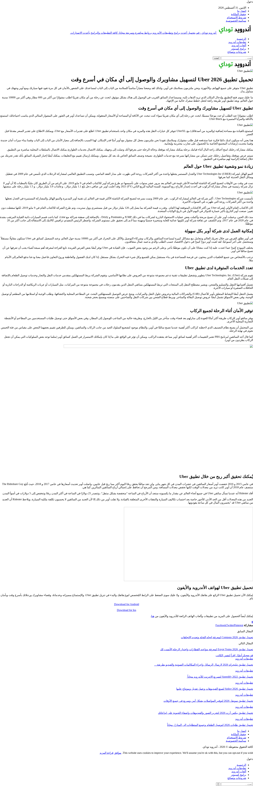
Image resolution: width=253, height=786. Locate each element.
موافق (117, 752)
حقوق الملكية (238, 14)
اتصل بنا (241, 10)
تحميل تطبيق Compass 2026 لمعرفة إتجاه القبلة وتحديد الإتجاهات (217, 637)
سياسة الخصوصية (236, 20)
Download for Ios (126, 610)
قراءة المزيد (106, 752)
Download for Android (126, 604)
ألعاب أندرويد (238, 45)
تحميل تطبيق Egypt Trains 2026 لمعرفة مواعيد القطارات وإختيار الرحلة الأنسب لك (206, 649)
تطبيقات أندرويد (237, 42)
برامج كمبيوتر (238, 48)
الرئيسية (241, 38)
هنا (152, 616)
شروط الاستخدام (236, 17)
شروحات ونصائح (236, 51)
